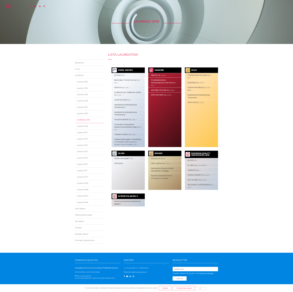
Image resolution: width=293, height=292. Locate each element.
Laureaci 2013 (82, 158)
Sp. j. (193, 170)
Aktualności (79, 63)
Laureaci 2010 (82, 177)
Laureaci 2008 (82, 190)
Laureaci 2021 (82, 107)
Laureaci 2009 (82, 183)
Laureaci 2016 (82, 139)
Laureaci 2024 (82, 88)
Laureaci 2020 (82, 113)
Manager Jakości (81, 234)
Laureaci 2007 (82, 196)
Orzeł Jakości (80, 209)
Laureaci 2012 (82, 164)
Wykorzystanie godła (83, 215)
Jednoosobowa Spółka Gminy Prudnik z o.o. (127, 142)
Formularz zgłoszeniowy (85, 240)
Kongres (78, 228)
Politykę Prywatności (206, 273)
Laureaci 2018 (82, 126)
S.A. (119, 75)
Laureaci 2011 (82, 171)
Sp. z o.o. (127, 81)
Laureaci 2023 (82, 94)
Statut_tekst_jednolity (84, 276)
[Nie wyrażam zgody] (200, 288)
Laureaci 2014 (82, 151)
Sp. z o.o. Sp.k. (199, 88)
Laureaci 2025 (82, 82)
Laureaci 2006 (82, 202)
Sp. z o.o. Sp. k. (197, 165)
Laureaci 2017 (82, 132)
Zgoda (165, 288)
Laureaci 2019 (83, 120)
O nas (77, 69)
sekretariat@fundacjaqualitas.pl (136, 272)
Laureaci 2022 (82, 101)
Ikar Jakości (79, 221)
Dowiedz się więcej (183, 288)
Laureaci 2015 (82, 145)
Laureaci (79, 75)
